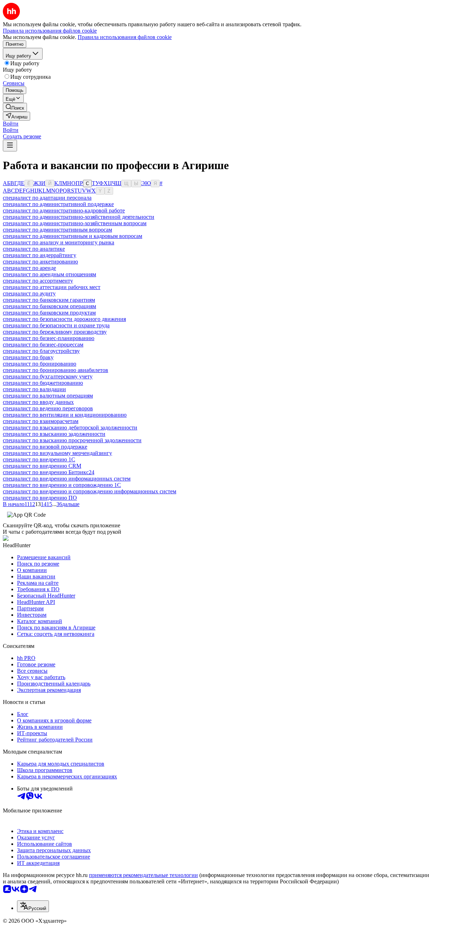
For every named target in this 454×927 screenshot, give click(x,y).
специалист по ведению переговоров (48, 408)
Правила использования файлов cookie (125, 37)
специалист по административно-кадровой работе (64, 210)
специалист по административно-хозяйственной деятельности (78, 217)
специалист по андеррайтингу (39, 255)
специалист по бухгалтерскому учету (48, 376)
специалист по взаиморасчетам (40, 421)
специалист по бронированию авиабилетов (55, 370)
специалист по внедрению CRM (42, 466)
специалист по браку (28, 357)
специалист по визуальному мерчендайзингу (57, 453)
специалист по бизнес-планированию (48, 338)
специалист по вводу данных (38, 402)
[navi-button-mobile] (10, 145)
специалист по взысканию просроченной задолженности (72, 440)
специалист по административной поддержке (58, 204)
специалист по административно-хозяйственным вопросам (74, 223)
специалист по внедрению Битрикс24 (48, 472)
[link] (15, 107)
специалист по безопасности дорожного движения (64, 319)
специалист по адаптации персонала (47, 198)
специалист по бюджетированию (43, 383)
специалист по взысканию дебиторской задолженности (70, 427)
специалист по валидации (34, 389)
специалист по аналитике (34, 249)
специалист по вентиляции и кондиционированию (65, 415)
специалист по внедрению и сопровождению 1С (62, 485)
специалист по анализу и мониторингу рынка (58, 242)
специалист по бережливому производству (55, 332)
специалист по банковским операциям (49, 306)
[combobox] (33, 906)
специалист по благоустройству (41, 351)
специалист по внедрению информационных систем (67, 479)
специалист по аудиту (29, 293)
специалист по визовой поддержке (45, 447)
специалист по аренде (29, 268)
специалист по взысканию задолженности (54, 434)
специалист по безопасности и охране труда (56, 325)
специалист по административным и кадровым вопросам (72, 236)
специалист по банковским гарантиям (49, 300)
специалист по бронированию (39, 364)
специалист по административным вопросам (57, 230)
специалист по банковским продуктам (49, 313)
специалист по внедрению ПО (40, 498)
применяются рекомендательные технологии (143, 875)
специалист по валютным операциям (48, 396)
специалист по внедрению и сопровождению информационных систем (89, 491)
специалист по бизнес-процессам (43, 345)
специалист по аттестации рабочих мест (51, 287)
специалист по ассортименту (38, 281)
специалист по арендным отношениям (49, 274)
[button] (10, 124)
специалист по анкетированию (40, 262)
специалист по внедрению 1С (39, 459)
